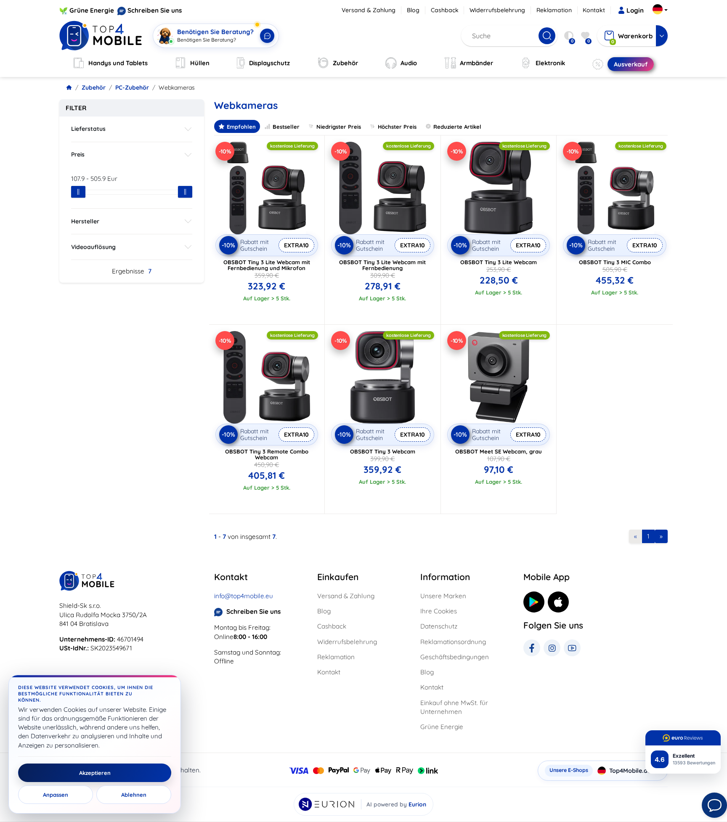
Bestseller (286, 126)
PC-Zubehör (132, 87)
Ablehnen (133, 794)
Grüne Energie (91, 10)
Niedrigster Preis (338, 126)
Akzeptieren (95, 772)
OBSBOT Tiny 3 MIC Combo (615, 262)
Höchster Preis (397, 126)
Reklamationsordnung (453, 642)
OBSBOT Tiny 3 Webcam (382, 451)
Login (635, 10)
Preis (78, 154)
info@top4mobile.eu (243, 596)
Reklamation (554, 10)
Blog (413, 10)
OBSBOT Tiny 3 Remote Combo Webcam (266, 454)
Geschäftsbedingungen (454, 657)
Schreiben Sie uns (154, 10)
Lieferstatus (88, 129)
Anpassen (55, 794)
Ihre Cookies (438, 611)
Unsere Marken (443, 596)
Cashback (445, 10)
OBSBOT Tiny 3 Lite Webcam (498, 262)
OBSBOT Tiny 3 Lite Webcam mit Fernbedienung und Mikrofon (266, 265)
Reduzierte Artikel (457, 126)
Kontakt (594, 10)
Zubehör (94, 87)
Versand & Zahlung (368, 10)
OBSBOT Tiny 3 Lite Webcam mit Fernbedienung (382, 265)
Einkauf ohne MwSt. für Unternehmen (454, 707)
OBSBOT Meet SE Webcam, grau (498, 451)
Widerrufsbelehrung (497, 10)
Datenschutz (438, 626)
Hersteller (85, 221)
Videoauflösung (93, 247)
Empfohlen (241, 126)
